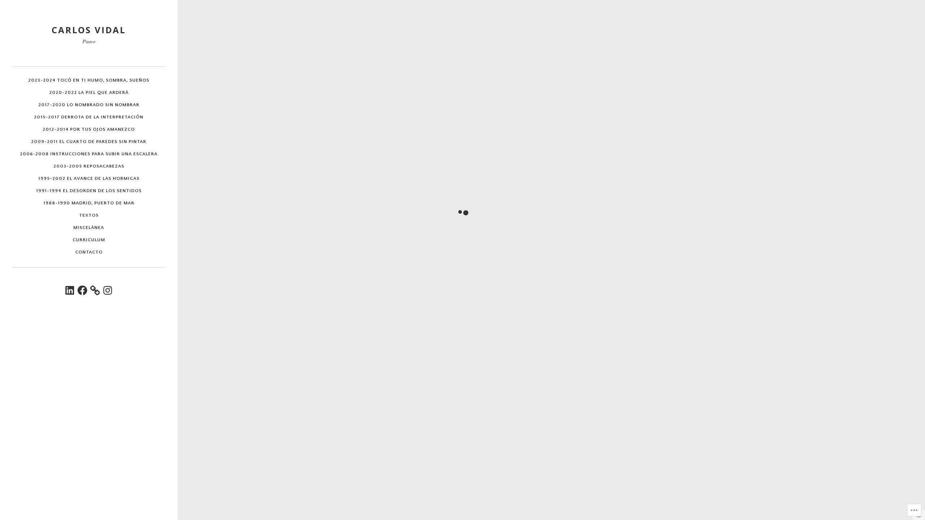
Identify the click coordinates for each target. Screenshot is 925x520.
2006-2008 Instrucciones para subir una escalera (89, 153)
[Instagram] (107, 290)
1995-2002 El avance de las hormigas (88, 178)
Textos (89, 215)
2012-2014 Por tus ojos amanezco (89, 129)
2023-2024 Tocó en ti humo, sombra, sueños (88, 80)
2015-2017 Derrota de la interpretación (88, 117)
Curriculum (89, 239)
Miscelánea (88, 227)
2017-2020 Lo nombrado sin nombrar (88, 104)
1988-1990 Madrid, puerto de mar (88, 202)
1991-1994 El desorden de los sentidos (89, 190)
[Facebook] (82, 290)
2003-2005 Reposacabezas (88, 166)
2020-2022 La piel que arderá (89, 92)
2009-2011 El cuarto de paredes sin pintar (88, 141)
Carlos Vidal (89, 30)
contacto (89, 252)
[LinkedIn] (70, 290)
